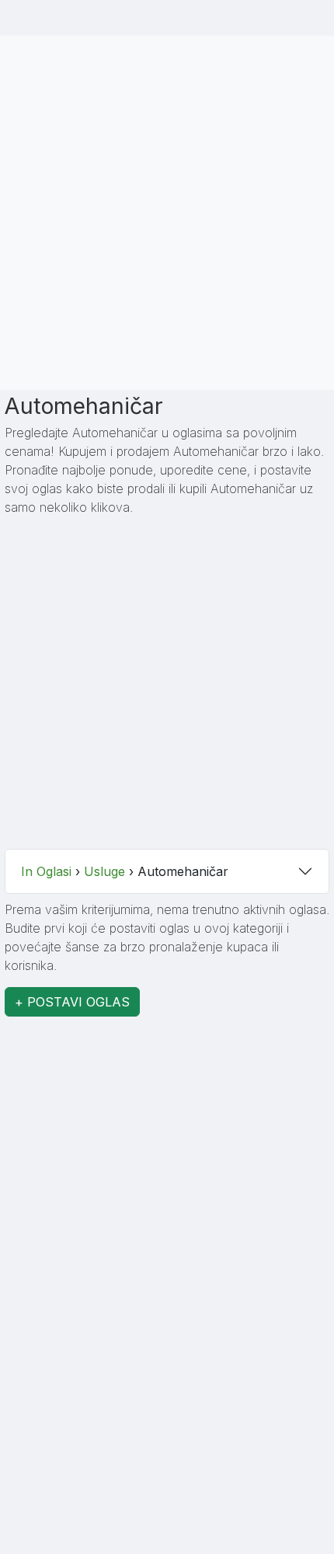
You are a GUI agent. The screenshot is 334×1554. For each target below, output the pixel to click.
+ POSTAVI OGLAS (72, 1002)
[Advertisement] (167, 210)
